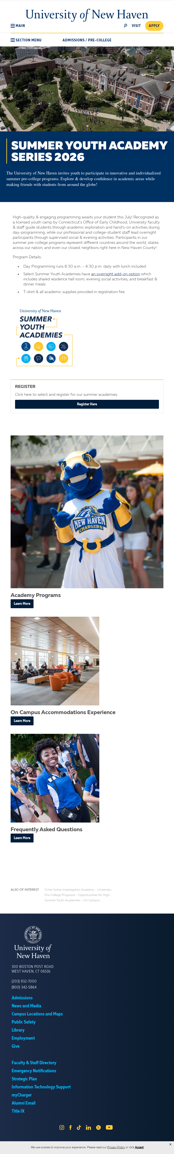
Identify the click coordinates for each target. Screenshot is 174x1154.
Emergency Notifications (34, 1071)
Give (16, 1046)
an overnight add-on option (115, 274)
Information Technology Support (41, 1087)
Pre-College (100, 40)
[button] (18, 26)
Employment (23, 1038)
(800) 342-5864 (24, 987)
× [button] (170, 1144)
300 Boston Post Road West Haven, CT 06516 (33, 969)
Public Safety (24, 1022)
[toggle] (126, 25)
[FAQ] (87, 778)
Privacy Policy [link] (116, 1147)
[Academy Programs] (87, 511)
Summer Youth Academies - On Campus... (73, 900)
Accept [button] (139, 1147)
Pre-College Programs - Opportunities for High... (78, 895)
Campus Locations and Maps (37, 1014)
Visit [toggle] (136, 26)
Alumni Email (23, 1103)
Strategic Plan (24, 1079)
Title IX (18, 1111)
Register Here (87, 404)
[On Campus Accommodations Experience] (87, 661)
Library (18, 1030)
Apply (154, 26)
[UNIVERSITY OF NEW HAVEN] (87, 942)
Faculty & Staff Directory (34, 1063)
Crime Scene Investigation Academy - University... (79, 889)
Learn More (22, 604)
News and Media (26, 1006)
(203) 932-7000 (24, 981)
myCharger (22, 1095)
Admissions (74, 40)
